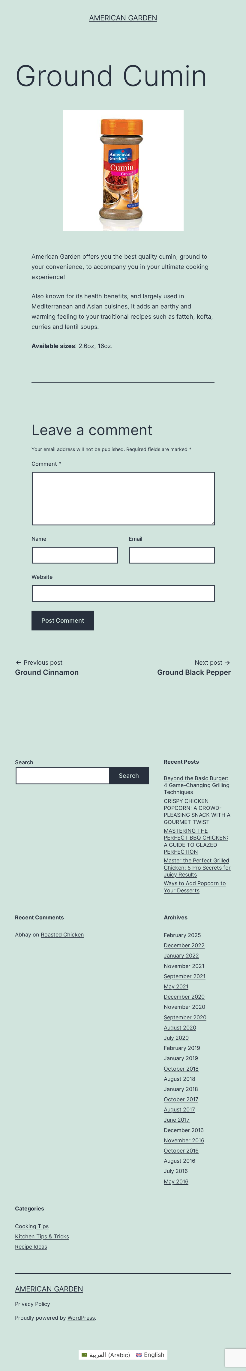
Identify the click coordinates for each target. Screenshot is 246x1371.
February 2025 (182, 935)
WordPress (81, 1318)
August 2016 (179, 1161)
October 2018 (181, 1069)
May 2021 (176, 986)
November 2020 (184, 1007)
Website (42, 577)
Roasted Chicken (62, 934)
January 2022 (181, 955)
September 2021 (185, 976)
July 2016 (176, 1171)
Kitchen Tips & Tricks (42, 1236)
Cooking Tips (32, 1226)
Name (39, 539)
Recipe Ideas (31, 1246)
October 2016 (181, 1150)
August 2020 (180, 1027)
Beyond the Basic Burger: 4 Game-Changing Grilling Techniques (197, 785)
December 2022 (184, 945)
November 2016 (184, 1140)
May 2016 (176, 1181)
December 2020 (184, 997)
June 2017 (177, 1120)
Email (135, 539)
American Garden (123, 18)
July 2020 (176, 1038)
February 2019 (182, 1048)
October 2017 (181, 1099)
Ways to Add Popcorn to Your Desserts (195, 886)
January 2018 (181, 1089)
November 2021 (184, 966)
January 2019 (181, 1058)
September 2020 (185, 1017)
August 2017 (179, 1109)
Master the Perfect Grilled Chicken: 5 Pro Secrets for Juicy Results (197, 867)
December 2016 (184, 1130)
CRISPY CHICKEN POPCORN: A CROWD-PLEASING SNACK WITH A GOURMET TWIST (197, 811)
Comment (46, 464)
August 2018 (179, 1079)
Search (24, 762)
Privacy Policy (32, 1304)
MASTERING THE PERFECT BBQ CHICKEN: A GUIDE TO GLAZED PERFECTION (196, 841)
